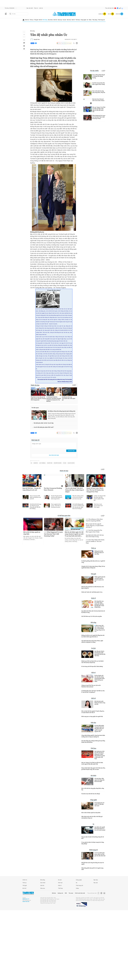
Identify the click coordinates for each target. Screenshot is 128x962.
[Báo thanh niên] (64, 14)
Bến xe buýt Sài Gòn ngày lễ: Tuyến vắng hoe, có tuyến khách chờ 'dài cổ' (92, 711)
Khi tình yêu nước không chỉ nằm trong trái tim (99, 703)
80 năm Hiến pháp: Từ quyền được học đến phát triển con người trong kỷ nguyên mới (99, 728)
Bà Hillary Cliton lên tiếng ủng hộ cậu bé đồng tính (61, 411)
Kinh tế (40, 19)
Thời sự (31, 19)
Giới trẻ (55, 19)
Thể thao (77, 19)
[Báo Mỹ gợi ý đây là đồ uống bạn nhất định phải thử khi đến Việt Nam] (87, 654)
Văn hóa (69, 19)
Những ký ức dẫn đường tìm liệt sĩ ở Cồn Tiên (99, 552)
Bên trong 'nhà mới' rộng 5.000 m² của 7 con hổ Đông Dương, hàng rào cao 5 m (99, 628)
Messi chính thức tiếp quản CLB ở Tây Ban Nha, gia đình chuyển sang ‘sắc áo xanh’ (93, 768)
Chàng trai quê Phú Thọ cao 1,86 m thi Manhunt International (91, 686)
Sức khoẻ (42, 882)
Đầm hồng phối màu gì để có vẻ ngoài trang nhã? (92, 868)
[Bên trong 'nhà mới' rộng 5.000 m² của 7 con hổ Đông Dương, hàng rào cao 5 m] (87, 628)
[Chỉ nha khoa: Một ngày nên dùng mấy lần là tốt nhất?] (87, 781)
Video (90, 19)
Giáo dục (60, 19)
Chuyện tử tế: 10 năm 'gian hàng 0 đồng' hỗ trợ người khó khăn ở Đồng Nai (93, 567)
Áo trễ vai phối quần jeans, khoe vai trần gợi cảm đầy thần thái (99, 854)
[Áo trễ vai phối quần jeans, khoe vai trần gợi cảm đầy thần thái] (87, 855)
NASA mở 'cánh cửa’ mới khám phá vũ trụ (91, 592)
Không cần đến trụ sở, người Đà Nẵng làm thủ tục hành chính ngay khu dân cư (92, 636)
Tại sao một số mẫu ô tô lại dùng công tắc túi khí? (92, 837)
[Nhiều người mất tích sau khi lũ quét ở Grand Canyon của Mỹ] (87, 580)
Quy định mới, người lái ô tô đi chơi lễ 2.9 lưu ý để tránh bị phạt (99, 828)
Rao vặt (96, 882)
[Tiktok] (120, 8)
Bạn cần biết (30, 8)
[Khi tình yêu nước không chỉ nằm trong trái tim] (87, 704)
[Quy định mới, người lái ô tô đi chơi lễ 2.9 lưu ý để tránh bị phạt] (87, 830)
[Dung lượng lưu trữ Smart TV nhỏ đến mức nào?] (87, 805)
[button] (24, 32)
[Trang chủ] (23, 20)
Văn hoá (60, 882)
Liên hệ (41, 8)
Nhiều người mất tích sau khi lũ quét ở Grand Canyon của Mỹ (99, 579)
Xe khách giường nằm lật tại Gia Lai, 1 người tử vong (93, 561)
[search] (18, 14)
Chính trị (27, 19)
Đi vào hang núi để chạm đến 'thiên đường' (92, 666)
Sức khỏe (50, 19)
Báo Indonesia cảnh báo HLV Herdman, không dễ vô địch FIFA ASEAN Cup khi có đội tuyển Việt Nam (99, 755)
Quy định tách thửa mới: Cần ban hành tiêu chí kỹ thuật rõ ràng (93, 611)
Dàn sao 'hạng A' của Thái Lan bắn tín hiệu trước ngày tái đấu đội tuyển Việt (92, 763)
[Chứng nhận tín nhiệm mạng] (81, 904)
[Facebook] (118, 8)
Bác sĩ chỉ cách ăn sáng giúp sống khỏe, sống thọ (92, 789)
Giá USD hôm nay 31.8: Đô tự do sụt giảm (91, 616)
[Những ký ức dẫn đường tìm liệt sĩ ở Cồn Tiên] (87, 554)
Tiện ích (36, 8)
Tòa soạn (71, 893)
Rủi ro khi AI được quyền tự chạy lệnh (90, 812)
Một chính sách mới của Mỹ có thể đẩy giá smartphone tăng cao (92, 817)
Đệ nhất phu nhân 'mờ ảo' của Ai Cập (43, 423)
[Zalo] (122, 8)
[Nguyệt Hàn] (31, 39)
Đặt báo (54, 893)
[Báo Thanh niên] (28, 893)
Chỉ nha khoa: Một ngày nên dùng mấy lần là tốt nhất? (99, 780)
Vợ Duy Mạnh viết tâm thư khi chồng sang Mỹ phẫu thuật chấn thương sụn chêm (99, 678)
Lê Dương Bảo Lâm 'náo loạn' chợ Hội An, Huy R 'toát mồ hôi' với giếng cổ (93, 691)
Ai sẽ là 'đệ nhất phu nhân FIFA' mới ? (44, 427)
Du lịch (64, 19)
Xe (87, 19)
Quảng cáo (60, 893)
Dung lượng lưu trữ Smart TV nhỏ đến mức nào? (99, 804)
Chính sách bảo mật (80, 893)
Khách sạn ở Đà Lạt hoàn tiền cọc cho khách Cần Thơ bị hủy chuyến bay (92, 661)
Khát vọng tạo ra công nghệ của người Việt (92, 716)
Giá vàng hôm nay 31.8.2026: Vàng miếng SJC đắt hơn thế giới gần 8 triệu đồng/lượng (99, 604)
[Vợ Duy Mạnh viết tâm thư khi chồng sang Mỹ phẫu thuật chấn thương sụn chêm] (87, 678)
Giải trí (73, 19)
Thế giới (36, 19)
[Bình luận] (24, 43)
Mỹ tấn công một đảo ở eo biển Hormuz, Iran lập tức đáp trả (92, 587)
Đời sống (45, 19)
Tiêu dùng (94, 19)
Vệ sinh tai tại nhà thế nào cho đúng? (90, 793)
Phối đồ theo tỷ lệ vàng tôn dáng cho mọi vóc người (92, 863)
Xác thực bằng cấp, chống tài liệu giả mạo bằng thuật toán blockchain (93, 741)
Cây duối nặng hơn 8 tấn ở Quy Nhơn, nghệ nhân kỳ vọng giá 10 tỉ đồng (92, 641)
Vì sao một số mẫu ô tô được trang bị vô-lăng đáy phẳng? (92, 843)
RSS (66, 893)
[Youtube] (115, 8)
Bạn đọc (96, 880)
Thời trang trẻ (101, 19)
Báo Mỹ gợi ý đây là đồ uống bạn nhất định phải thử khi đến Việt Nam (99, 653)
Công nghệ (83, 19)
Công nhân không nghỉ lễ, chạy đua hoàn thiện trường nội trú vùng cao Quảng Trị (93, 736)
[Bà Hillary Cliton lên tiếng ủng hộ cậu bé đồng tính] (39, 415)
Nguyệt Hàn (37, 39)
